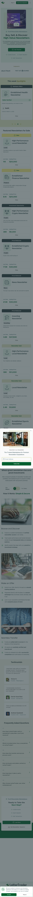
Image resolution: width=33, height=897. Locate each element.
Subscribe (16, 464)
